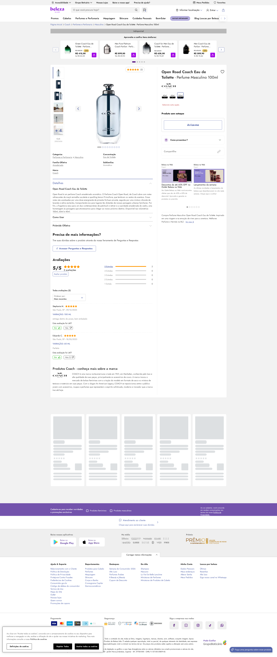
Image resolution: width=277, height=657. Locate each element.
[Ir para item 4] (142, 61)
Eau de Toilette (109, 157)
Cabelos (67, 18)
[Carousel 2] (189, 207)
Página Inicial (56, 24)
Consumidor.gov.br (58, 583)
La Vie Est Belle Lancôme (151, 574)
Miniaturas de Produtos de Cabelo (155, 580)
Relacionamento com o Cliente (63, 568)
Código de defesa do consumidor (65, 586)
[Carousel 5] (196, 207)
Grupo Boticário (82, 2)
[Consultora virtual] (144, 10)
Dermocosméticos (93, 586)
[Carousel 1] (187, 207)
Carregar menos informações (139, 554)
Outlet (52, 594)
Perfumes (89, 571)
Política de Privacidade (60, 574)
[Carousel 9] (119, 147)
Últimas (203, 568)
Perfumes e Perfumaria (87, 18)
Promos (55, 18)
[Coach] (169, 87)
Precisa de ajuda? (142, 2)
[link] (79, 49)
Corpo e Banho (91, 580)
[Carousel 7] (114, 147)
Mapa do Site (56, 591)
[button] (94, 55)
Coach (68, 24)
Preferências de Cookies (61, 580)
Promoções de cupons (60, 603)
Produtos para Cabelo (94, 568)
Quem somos (56, 600)
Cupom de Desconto (118, 580)
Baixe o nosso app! (121, 2)
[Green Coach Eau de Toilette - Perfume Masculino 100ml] (68, 49)
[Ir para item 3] (139, 61)
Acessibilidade (61, 2)
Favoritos (221, 2)
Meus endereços (188, 571)
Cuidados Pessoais (142, 18)
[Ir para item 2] (137, 61)
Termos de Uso (56, 588)
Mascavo (144, 571)
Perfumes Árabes (116, 574)
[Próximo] (221, 49)
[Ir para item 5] (144, 61)
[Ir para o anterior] (221, 18)
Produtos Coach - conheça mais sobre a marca (85, 368)
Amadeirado (58, 165)
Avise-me (193, 125)
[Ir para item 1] (134, 61)
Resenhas (204, 571)
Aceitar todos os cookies (86, 646)
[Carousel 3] (192, 207)
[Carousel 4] (194, 207)
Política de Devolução (59, 571)
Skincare (123, 18)
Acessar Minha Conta (212, 10)
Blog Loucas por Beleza (206, 18)
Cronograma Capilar (94, 583)
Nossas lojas (55, 597)
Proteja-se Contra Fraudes (61, 577)
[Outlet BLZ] (180, 18)
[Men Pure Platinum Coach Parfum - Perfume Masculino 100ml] (107, 49)
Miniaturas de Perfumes (151, 577)
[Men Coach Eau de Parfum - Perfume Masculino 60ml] (186, 49)
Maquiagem (109, 18)
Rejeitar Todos (63, 646)
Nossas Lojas (102, 2)
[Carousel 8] (116, 147)
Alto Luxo (113, 571)
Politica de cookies (38, 639)
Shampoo (145, 568)
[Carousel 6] (199, 207)
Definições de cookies (19, 646)
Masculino (99, 24)
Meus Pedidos (202, 2)
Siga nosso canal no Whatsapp (213, 577)
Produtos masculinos (122, 510)
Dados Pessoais (187, 568)
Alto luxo (203, 574)
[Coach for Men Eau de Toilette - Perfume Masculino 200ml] (147, 49)
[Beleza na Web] (57, 10)
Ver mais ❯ (190, 222)
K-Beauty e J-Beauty (117, 577)
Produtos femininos (98, 510)
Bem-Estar (161, 18)
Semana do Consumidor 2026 (122, 568)
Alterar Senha (186, 574)
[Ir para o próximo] (224, 18)
